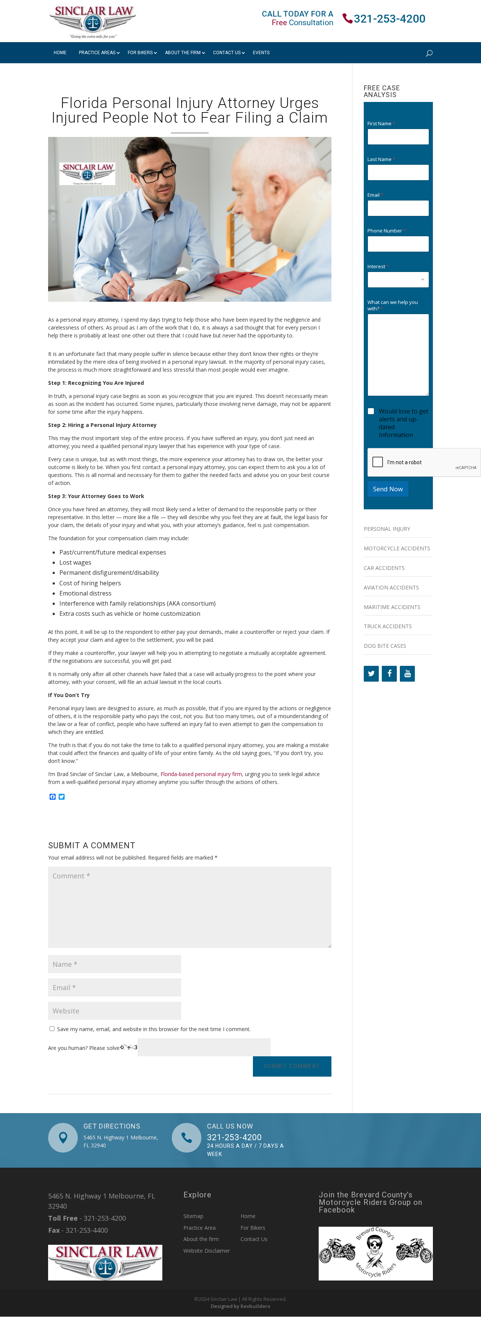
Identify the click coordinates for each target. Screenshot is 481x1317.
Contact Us (226, 52)
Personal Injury (387, 528)
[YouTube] (407, 674)
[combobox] (398, 280)
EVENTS (261, 52)
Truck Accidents (388, 626)
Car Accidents (384, 567)
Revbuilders (255, 1306)
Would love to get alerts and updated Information (403, 423)
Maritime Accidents (392, 607)
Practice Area (199, 1227)
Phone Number (387, 231)
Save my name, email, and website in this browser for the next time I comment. (154, 1029)
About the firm (183, 52)
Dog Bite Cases (385, 645)
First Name (381, 123)
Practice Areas (97, 52)
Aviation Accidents (391, 587)
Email (375, 195)
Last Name (381, 159)
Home (60, 52)
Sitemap (193, 1216)
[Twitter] (371, 674)
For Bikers (140, 52)
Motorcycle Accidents (397, 548)
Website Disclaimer (206, 1250)
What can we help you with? (393, 305)
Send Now (388, 489)
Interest (378, 266)
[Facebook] (389, 674)
